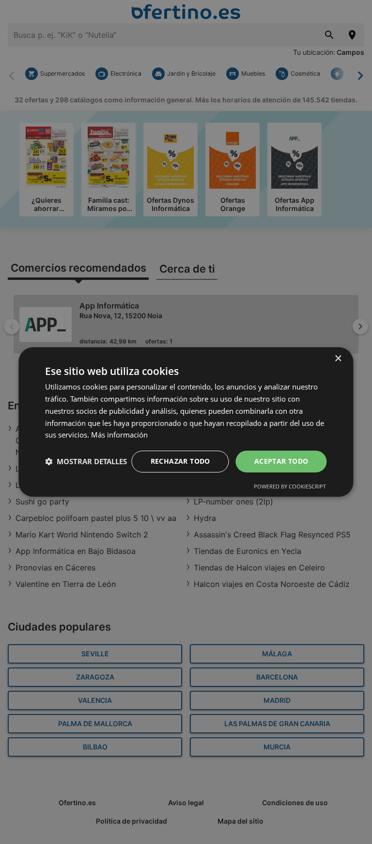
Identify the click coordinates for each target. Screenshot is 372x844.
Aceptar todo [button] (281, 461)
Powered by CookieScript (290, 486)
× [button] (337, 358)
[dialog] (185, 422)
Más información (119, 434)
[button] (86, 461)
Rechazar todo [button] (180, 461)
